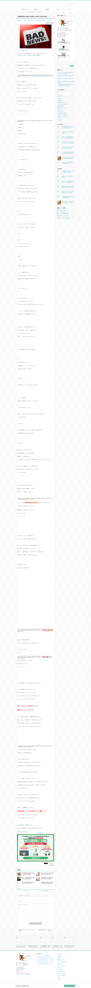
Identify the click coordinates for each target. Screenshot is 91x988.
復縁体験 (37, 20)
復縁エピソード (34, 20)
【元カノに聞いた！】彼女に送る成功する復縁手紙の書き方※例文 (68, 158)
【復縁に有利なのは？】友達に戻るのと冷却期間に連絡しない (68, 197)
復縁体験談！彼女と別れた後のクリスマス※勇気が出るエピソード (57, 946)
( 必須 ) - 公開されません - (23, 904)
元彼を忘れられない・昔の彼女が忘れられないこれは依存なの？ (68, 148)
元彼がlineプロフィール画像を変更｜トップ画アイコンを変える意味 (68, 142)
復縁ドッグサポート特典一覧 (62, 116)
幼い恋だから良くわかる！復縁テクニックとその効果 (35, 76)
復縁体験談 (36, 9)
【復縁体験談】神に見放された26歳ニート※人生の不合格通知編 (28, 874)
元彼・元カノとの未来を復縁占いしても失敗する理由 (68, 163)
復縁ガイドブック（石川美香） (62, 114)
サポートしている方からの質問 (62, 961)
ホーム (17, 9)
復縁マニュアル (60, 109)
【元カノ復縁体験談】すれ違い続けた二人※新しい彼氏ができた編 (69, 946)
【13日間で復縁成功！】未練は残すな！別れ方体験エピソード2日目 (33, 947)
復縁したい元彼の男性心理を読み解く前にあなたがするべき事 (45, 959)
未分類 (59, 118)
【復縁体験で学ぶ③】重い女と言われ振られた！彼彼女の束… (26, 930)
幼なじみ (30, 20)
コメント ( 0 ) (26, 890)
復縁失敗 (44, 20)
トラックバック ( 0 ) (45, 890)
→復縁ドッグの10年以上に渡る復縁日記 (63, 50)
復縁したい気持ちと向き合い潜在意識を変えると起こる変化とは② (47, 874)
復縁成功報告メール (61, 105)
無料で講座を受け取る (69, 985)
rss (74, 1)
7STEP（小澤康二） (63, 210)
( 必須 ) (20, 901)
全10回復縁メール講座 (24, 9)
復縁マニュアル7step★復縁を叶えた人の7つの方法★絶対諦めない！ (68, 137)
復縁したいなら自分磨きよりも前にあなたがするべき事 (44, 957)
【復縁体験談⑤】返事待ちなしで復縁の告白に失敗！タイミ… (45, 930)
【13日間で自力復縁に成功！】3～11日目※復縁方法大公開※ (21, 946)
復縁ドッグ (19, 20)
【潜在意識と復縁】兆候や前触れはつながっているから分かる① (28, 883)
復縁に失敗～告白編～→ (22, 831)
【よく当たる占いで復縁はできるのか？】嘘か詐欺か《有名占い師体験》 (68, 153)
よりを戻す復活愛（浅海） (64, 213)
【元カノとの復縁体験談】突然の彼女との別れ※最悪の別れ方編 (28, 878)
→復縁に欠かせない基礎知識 (61, 57)
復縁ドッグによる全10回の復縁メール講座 (64, 75)
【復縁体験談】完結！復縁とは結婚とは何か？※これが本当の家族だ (47, 878)
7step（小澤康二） (61, 111)
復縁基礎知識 (47, 9)
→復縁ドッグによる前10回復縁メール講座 (63, 43)
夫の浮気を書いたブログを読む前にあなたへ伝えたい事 (44, 961)
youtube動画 (59, 979)
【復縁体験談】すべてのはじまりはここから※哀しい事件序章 (68, 127)
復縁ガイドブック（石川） (64, 215)
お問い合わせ (58, 9)
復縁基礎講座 (60, 100)
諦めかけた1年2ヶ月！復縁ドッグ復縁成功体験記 (29, 55)
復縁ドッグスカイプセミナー (62, 107)
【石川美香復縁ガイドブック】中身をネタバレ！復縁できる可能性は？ (45, 947)
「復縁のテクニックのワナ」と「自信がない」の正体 (44, 963)
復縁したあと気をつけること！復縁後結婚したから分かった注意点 (68, 192)
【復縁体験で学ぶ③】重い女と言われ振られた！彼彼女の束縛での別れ (47, 883)
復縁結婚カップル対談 (61, 102)
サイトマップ (69, 9)
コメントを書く (49, 20)
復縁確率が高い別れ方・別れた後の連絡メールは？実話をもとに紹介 (68, 187)
